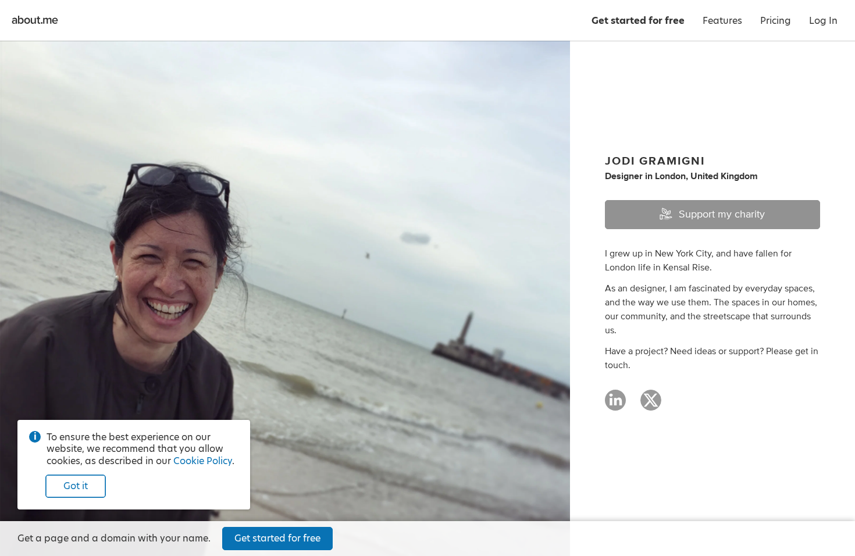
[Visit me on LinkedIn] (615, 405)
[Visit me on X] (650, 405)
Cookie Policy (202, 461)
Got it (75, 486)
